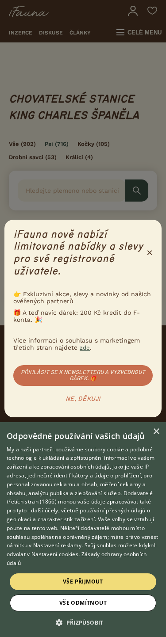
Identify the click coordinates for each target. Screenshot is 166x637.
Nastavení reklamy (57, 545)
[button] (83, 622)
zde (85, 347)
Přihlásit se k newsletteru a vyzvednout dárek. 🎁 (83, 375)
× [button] (156, 431)
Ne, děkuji (83, 399)
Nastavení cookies (54, 554)
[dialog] (83, 529)
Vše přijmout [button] (83, 581)
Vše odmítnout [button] (83, 602)
